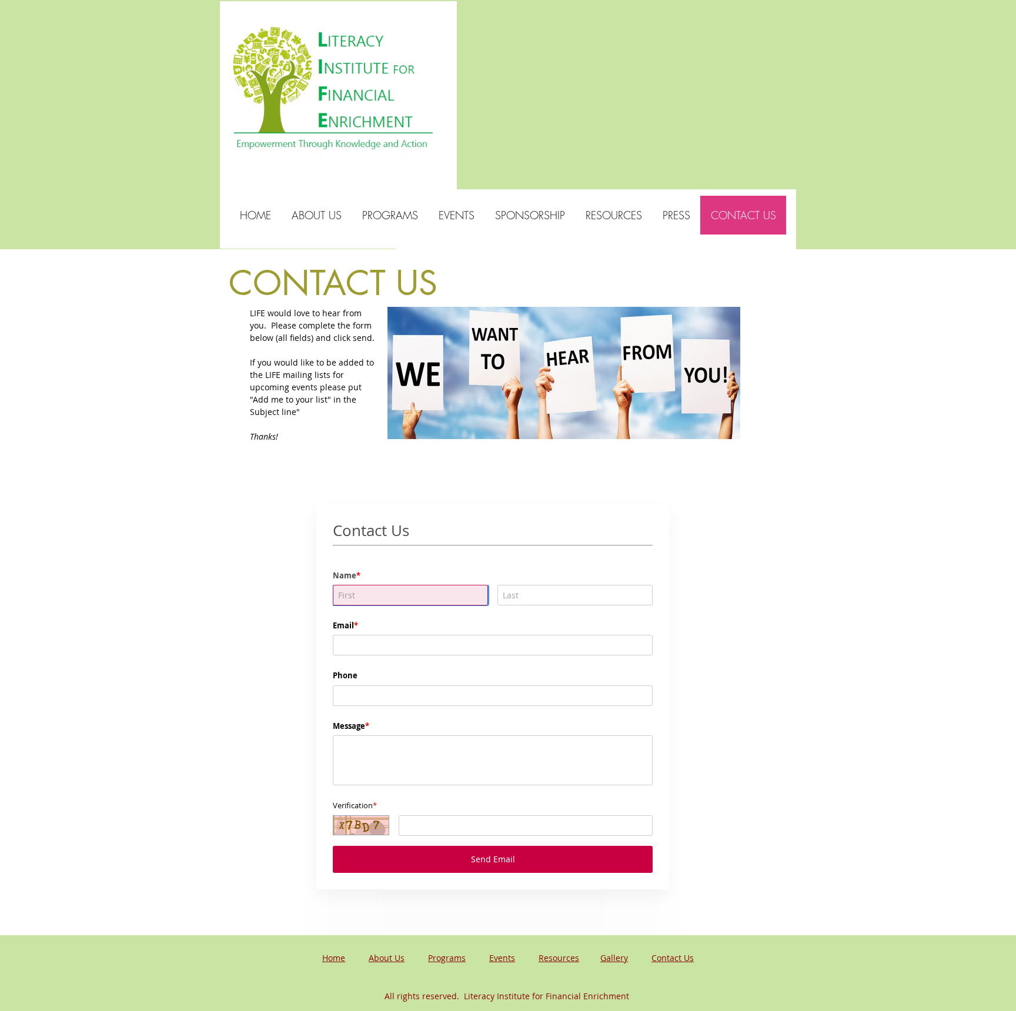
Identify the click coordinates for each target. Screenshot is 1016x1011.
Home (333, 957)
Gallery (614, 957)
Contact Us (672, 957)
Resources (559, 957)
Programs (447, 957)
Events (502, 957)
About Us (387, 957)
